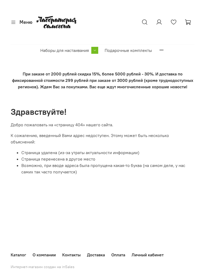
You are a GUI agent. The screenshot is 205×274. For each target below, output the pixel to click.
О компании (44, 254)
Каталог (18, 254)
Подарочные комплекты (128, 50)
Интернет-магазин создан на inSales (42, 266)
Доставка (96, 254)
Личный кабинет (148, 254)
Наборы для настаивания (64, 50)
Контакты (71, 254)
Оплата (118, 254)
